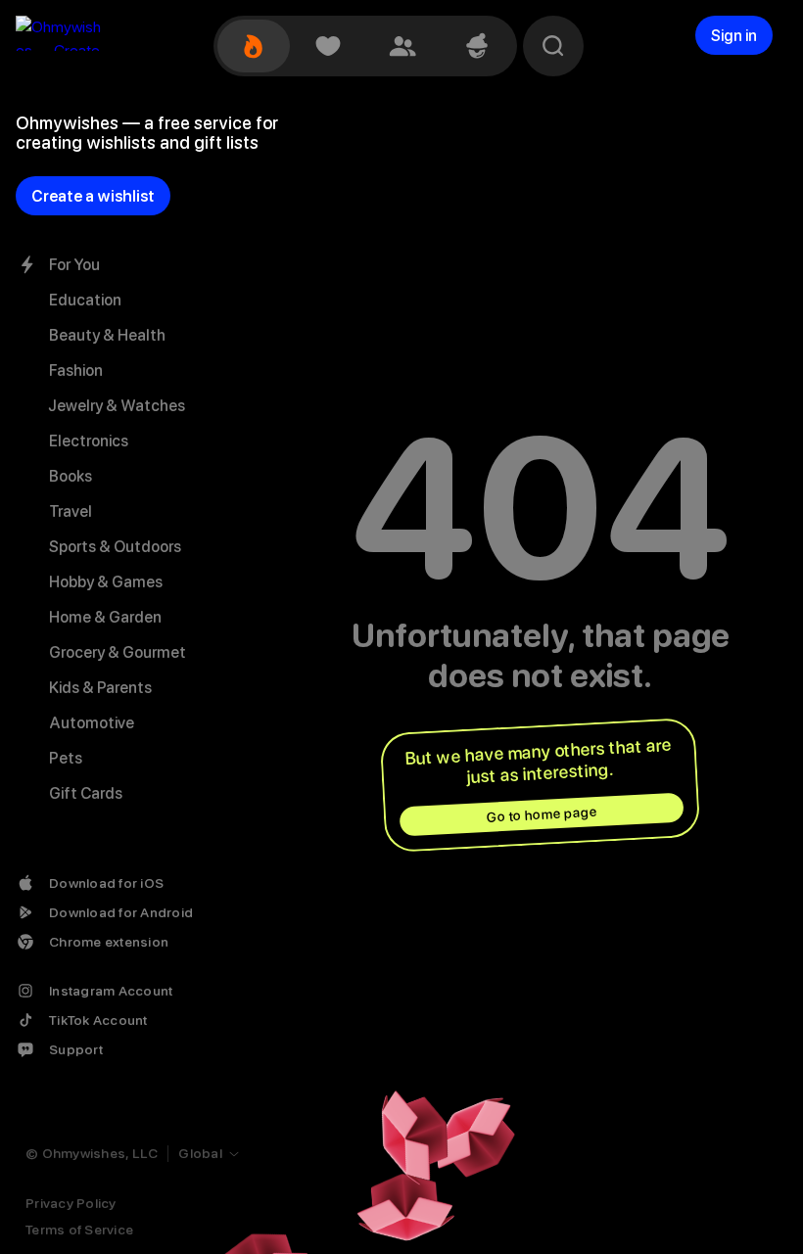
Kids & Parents (100, 687)
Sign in (734, 35)
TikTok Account (98, 1020)
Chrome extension (108, 942)
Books (70, 476)
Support (76, 1049)
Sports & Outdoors (115, 546)
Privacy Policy (71, 1203)
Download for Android (121, 912)
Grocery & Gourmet (117, 652)
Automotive (91, 723)
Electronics (88, 441)
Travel (70, 511)
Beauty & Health (107, 335)
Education (85, 300)
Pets (65, 758)
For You (74, 264)
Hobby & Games (106, 582)
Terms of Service (79, 1229)
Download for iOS (106, 883)
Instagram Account (110, 991)
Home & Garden (105, 617)
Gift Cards (85, 793)
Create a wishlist (93, 196)
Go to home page (541, 814)
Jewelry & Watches (117, 405)
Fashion (76, 370)
